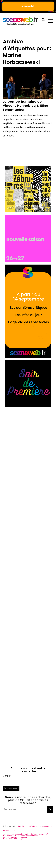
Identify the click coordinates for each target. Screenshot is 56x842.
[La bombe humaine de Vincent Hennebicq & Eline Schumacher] (28, 83)
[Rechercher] (42, 20)
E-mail (7, 775)
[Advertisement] (28, 438)
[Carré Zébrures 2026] (28, 211)
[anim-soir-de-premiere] (28, 406)
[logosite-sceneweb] (23, 20)
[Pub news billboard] (28, 11)
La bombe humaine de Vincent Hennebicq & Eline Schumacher (25, 105)
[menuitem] (42, 20)
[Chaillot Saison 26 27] (28, 260)
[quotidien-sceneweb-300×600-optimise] (28, 356)
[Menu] (49, 20)
